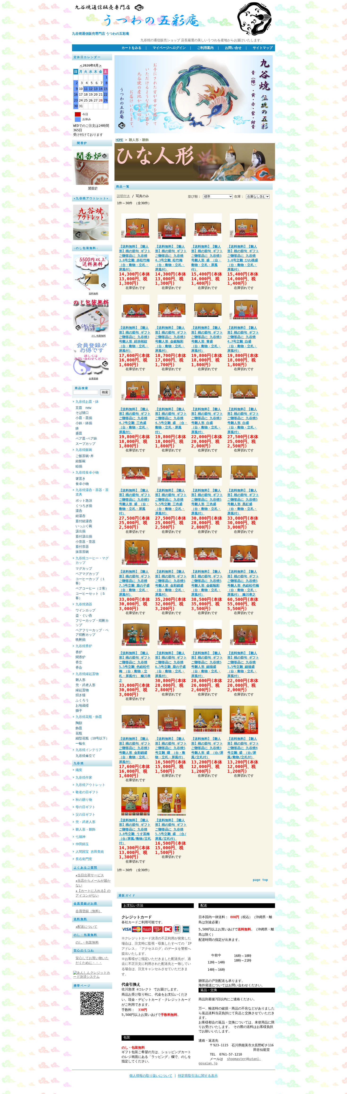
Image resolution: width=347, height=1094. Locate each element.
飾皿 (79, 728)
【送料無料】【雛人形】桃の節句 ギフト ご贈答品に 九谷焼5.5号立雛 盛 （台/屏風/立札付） (171, 829)
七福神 (80, 837)
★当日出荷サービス (90, 875)
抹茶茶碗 (82, 552)
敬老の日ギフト (87, 792)
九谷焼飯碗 (84, 450)
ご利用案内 (205, 48)
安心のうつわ (84, 950)
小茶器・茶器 (85, 541)
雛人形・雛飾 (85, 829)
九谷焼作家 (84, 777)
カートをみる (131, 48)
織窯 (79, 770)
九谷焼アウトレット (90, 785)
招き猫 (80, 695)
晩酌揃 (80, 639)
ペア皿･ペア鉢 (86, 438)
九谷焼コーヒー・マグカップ (92, 560)
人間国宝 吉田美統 (90, 851)
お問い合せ (233, 48)
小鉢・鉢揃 (84, 423)
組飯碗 (80, 461)
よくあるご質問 (85, 867)
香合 (79, 667)
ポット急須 (84, 500)
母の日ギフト (85, 807)
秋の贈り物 (84, 799)
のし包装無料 (99, 336)
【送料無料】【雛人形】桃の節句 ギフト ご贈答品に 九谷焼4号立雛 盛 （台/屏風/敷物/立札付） (243, 748)
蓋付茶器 (82, 546)
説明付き (123, 196)
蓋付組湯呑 (84, 521)
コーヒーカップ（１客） (90, 581)
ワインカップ (85, 610)
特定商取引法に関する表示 (198, 1075)
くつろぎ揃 (84, 506)
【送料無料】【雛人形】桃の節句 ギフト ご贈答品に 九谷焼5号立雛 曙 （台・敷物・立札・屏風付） (171, 748)
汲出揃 (80, 531)
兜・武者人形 (85, 685)
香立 (79, 662)
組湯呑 (80, 516)
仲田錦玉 (82, 844)
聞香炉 (92, 188)
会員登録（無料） (89, 911)
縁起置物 (82, 690)
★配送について (86, 927)
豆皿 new (83, 408)
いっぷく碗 (84, 526)
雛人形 (80, 680)
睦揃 (79, 466)
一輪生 (80, 743)
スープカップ (85, 443)
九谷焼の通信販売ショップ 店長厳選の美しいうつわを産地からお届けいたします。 (202, 40)
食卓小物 (82, 484)
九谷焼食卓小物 (87, 472)
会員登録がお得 (85, 903)
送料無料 (93, 293)
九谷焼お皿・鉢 (87, 401)
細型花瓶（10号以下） (92, 738)
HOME (119, 140)
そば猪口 (84, 413)
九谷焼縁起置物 (87, 674)
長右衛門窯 (84, 859)
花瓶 (79, 733)
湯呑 (79, 511)
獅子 (79, 710)
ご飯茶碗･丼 (85, 456)
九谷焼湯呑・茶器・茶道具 (92, 492)
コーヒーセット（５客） (90, 596)
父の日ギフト (85, 814)
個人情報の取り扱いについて (150, 1075)
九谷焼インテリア (89, 750)
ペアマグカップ (87, 574)
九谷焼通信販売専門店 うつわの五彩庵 (100, 33)
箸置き (80, 478)
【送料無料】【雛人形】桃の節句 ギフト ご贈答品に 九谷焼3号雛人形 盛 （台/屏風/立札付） (207, 748)
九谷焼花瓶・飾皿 (89, 717)
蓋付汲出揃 (84, 536)
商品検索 (82, 388)
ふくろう (82, 700)
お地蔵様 (82, 705)
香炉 (79, 652)
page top (260, 880)
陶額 (79, 723)
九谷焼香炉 (84, 646)
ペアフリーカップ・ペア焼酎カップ (92, 632)
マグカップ (84, 568)
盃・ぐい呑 (84, 615)
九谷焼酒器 (84, 604)
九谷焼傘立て (85, 756)
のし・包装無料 (85, 935)
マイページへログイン (169, 48)
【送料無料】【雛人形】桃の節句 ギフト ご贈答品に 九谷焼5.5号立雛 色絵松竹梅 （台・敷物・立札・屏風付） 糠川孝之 (135, 667)
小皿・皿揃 (84, 418)
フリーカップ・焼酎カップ (92, 623)
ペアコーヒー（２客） (92, 588)
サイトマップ (263, 48)
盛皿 (79, 433)
